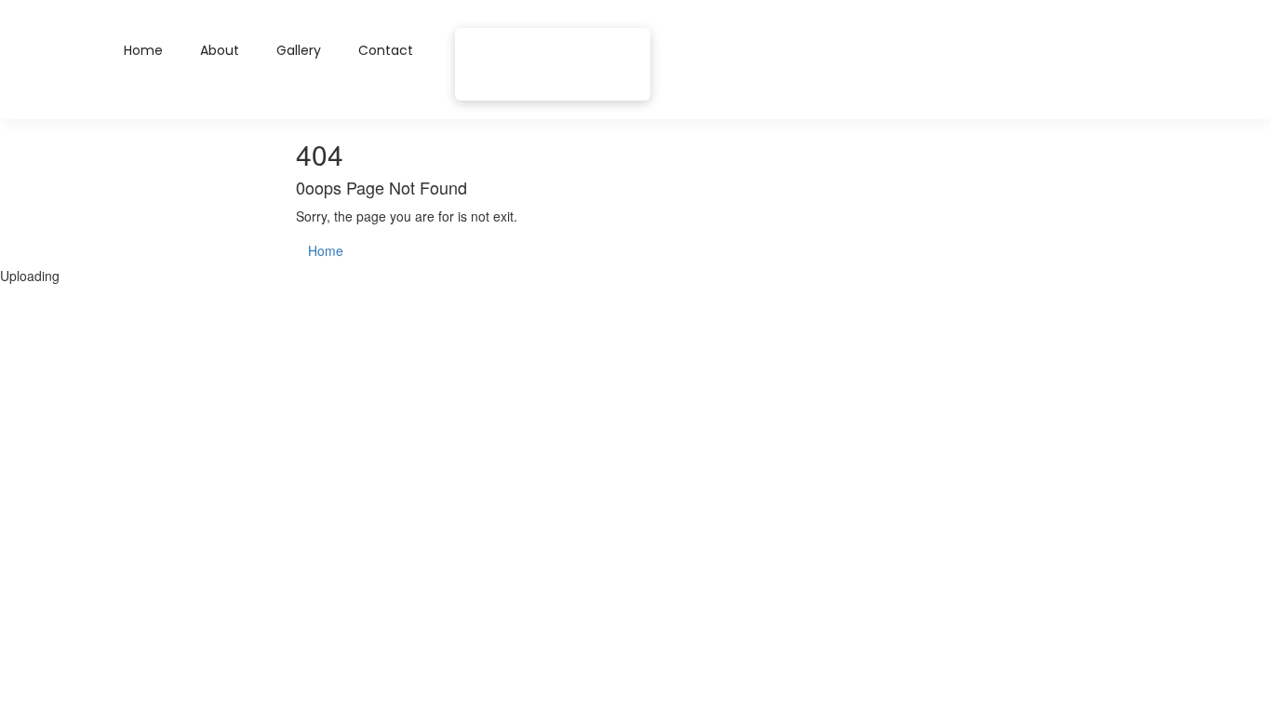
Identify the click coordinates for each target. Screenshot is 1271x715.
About (219, 50)
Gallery (298, 50)
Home (143, 50)
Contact (385, 50)
